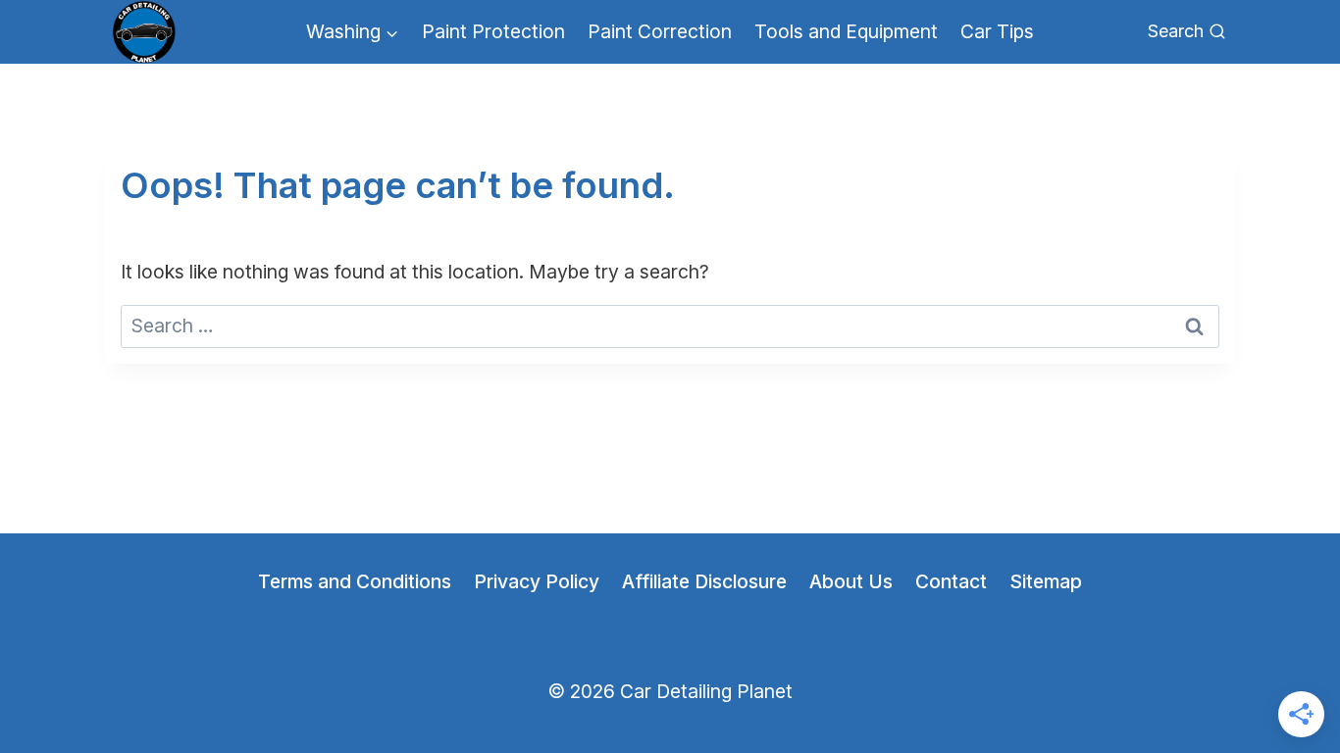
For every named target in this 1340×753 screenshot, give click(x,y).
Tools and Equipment (846, 31)
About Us (851, 581)
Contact (951, 581)
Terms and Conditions (354, 581)
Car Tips (997, 31)
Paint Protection (493, 31)
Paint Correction (660, 31)
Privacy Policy (536, 581)
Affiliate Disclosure (704, 581)
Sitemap (1045, 581)
